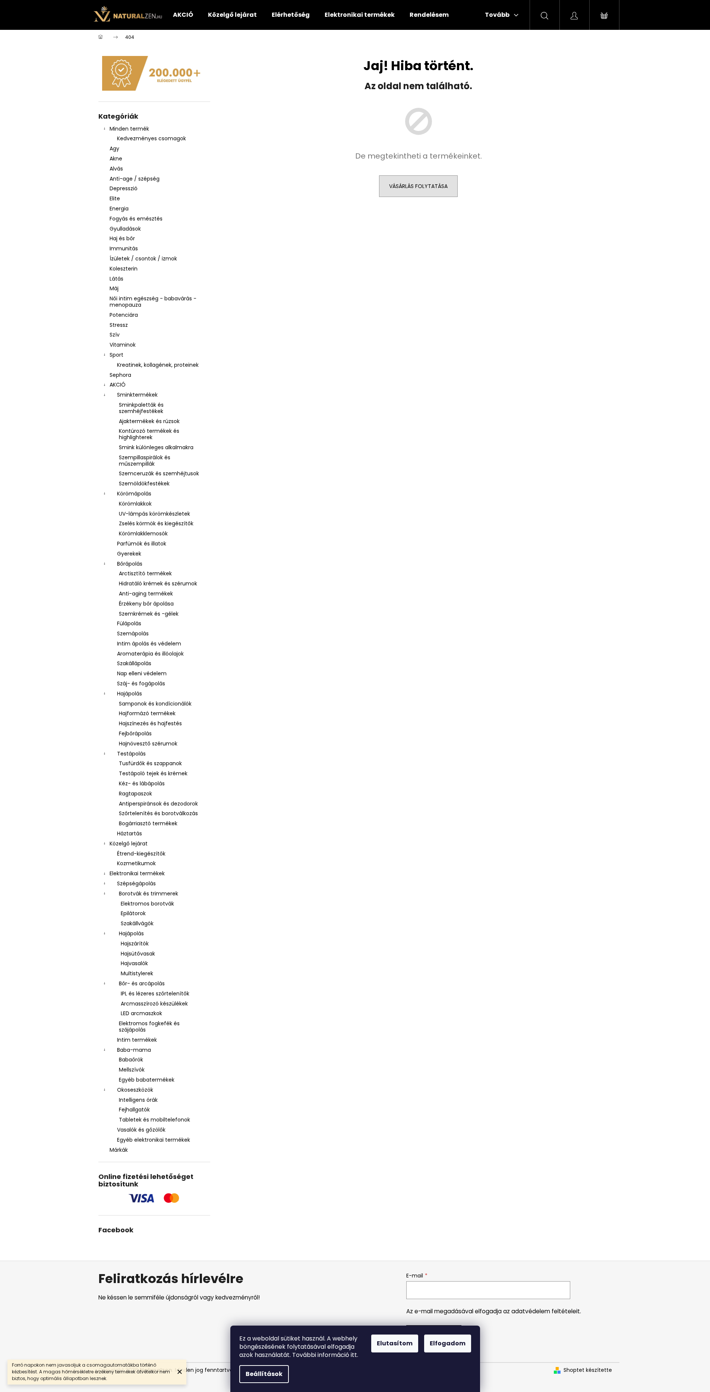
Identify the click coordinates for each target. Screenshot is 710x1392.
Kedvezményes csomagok (151, 138)
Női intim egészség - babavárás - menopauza (153, 302)
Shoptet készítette (588, 1370)
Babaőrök (131, 1059)
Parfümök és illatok (141, 543)
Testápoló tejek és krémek (153, 773)
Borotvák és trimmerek (148, 893)
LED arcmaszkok (141, 1013)
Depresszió (124, 188)
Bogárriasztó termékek (148, 823)
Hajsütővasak (138, 953)
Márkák (119, 1150)
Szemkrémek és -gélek (149, 613)
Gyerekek (129, 553)
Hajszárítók (135, 943)
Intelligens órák (138, 1100)
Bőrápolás (129, 563)
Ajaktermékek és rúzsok (149, 421)
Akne (116, 158)
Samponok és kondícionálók (155, 703)
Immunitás (124, 248)
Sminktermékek (137, 394)
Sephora (120, 375)
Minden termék (129, 128)
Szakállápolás (134, 663)
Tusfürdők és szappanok (150, 763)
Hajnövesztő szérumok (148, 743)
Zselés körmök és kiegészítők (156, 523)
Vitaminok (123, 344)
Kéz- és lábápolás (142, 783)
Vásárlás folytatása (418, 186)
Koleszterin (124, 268)
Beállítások (264, 1374)
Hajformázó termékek (147, 713)
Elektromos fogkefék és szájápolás (149, 1026)
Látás (116, 278)
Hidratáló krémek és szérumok (158, 583)
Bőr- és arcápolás (142, 983)
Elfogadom (448, 1343)
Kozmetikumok (136, 863)
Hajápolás (129, 693)
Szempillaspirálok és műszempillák (144, 460)
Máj (114, 288)
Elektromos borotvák (147, 903)
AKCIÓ (118, 384)
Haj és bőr (122, 238)
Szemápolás (133, 633)
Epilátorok (133, 913)
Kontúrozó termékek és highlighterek (149, 434)
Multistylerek (137, 973)
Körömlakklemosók (143, 533)
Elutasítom (395, 1343)
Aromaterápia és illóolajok (150, 653)
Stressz (119, 325)
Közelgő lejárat (129, 843)
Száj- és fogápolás (141, 683)
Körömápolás (134, 493)
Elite (115, 198)
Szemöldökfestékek (144, 483)
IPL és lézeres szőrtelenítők (155, 993)
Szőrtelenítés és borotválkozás (158, 813)
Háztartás (129, 833)
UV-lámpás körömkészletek (154, 513)
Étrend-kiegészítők (141, 853)
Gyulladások (125, 228)
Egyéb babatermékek (146, 1079)
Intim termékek (137, 1040)
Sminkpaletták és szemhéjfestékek (141, 408)
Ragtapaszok (135, 793)
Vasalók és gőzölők (141, 1129)
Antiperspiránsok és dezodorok (158, 803)
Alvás (116, 168)
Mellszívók (132, 1069)
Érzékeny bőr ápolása (146, 603)
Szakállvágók (137, 923)
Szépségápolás (136, 883)
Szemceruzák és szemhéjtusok (159, 473)
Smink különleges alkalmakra (156, 447)
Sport (116, 355)
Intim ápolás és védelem (149, 643)
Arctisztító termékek (145, 573)
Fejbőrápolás (135, 733)
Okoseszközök (135, 1090)
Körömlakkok (135, 503)
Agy (115, 148)
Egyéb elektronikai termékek (153, 1140)
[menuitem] (183, 15)
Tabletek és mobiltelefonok (154, 1119)
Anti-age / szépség (135, 178)
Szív (115, 334)
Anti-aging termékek (146, 593)
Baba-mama (134, 1050)
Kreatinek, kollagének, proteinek (158, 365)
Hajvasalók (134, 963)
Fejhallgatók (134, 1109)
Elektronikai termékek (137, 873)
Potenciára (124, 315)
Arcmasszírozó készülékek (154, 1003)
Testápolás (131, 753)
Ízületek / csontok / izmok (143, 258)
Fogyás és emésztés (136, 218)
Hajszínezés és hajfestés (150, 723)
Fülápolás (129, 623)
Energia (119, 208)
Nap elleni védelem (142, 673)
